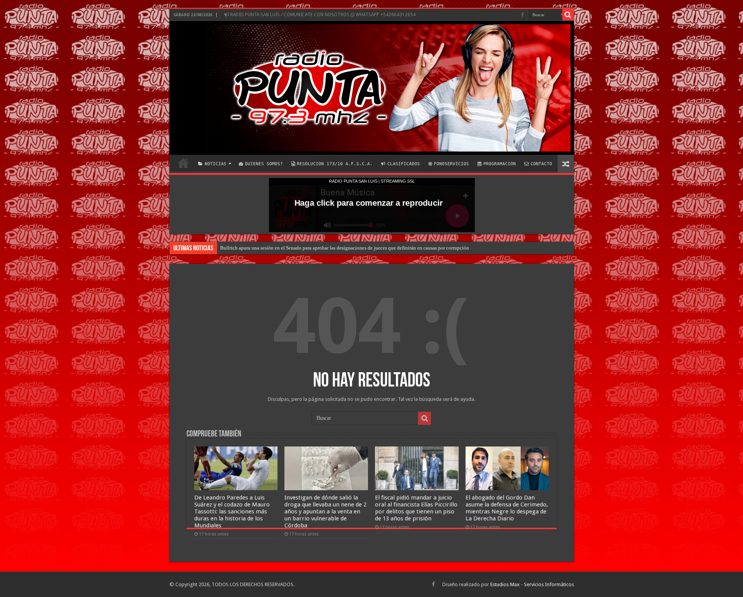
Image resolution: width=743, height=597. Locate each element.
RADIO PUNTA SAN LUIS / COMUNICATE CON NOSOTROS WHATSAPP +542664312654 (322, 14)
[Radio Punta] (371, 88)
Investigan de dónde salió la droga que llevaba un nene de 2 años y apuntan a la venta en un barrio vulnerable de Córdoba (325, 511)
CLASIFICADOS (403, 163)
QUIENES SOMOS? (264, 163)
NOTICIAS (215, 163)
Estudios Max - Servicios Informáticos (532, 584)
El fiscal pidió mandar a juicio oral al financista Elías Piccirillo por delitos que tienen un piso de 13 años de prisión (416, 508)
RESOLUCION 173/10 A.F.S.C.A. (335, 163)
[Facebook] (522, 15)
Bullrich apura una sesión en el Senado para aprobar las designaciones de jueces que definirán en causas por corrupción (344, 248)
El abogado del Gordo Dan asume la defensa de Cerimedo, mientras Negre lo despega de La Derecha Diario (507, 508)
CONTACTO (541, 163)
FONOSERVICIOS (451, 163)
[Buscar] (568, 15)
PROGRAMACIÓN (499, 163)
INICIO (183, 163)
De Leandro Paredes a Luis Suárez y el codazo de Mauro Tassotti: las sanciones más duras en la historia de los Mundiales (232, 511)
